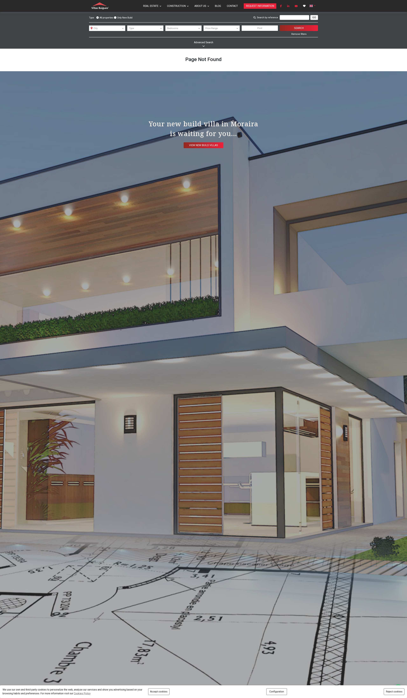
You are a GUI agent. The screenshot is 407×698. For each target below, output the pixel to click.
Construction (176, 5)
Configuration (276, 691)
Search (299, 28)
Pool (259, 28)
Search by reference (267, 17)
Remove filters (299, 34)
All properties (106, 17)
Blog (218, 5)
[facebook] (281, 6)
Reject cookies (394, 691)
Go (314, 17)
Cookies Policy (82, 693)
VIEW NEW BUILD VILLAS (203, 145)
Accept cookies (158, 691)
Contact (232, 5)
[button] (312, 5)
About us (200, 5)
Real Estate (150, 5)
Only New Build (124, 17)
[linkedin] (288, 6)
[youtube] (296, 6)
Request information (260, 5)
